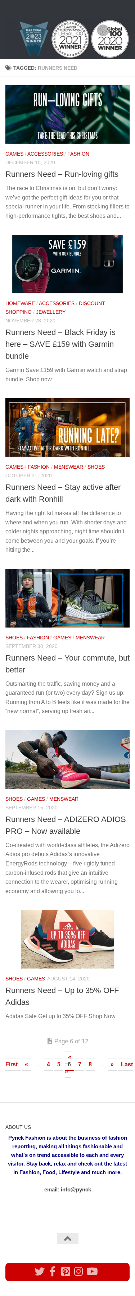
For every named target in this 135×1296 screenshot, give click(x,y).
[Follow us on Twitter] (40, 1272)
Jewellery (51, 312)
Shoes (96, 467)
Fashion (78, 154)
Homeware (20, 303)
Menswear (68, 467)
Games (14, 154)
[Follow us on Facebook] (53, 1272)
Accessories (45, 154)
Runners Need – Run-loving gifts (61, 174)
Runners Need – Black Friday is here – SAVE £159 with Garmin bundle (60, 344)
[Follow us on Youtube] (91, 1272)
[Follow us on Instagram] (78, 1272)
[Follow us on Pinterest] (65, 1272)
